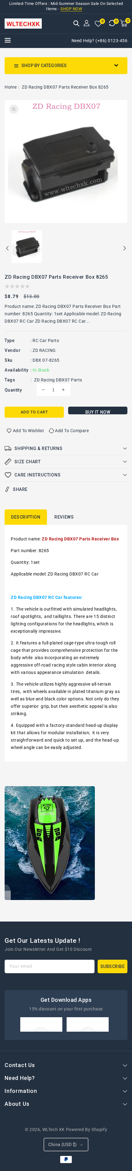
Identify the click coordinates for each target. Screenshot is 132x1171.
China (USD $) (62, 1144)
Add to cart (34, 412)
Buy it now (98, 412)
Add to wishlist (28, 430)
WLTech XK (53, 1129)
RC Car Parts (46, 340)
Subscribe (112, 966)
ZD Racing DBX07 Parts (58, 379)
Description (26, 517)
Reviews (64, 517)
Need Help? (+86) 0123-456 (100, 40)
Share (20, 489)
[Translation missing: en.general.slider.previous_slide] (7, 249)
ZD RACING (44, 350)
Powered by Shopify (86, 1129)
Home (11, 87)
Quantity (13, 390)
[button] (76, 24)
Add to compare (72, 430)
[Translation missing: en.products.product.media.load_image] (27, 247)
